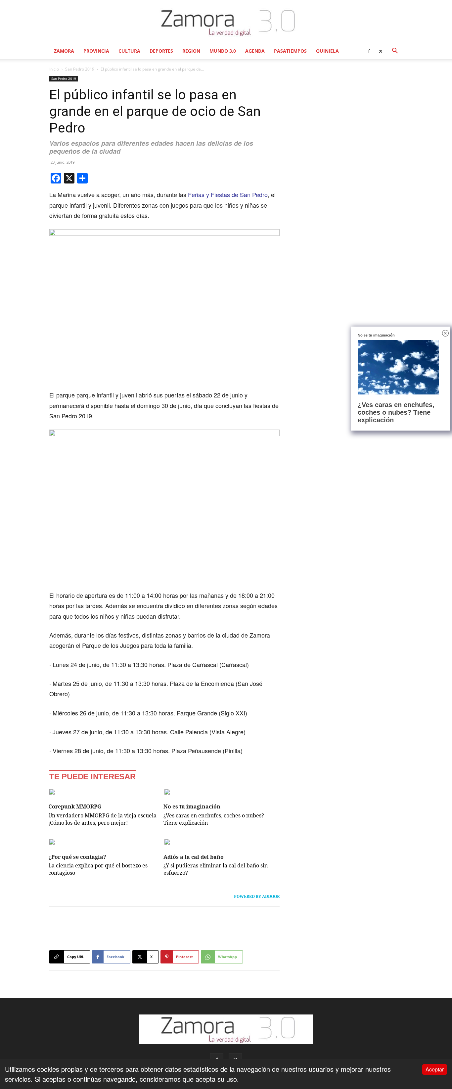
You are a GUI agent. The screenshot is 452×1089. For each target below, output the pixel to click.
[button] (395, 50)
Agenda (255, 51)
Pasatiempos (290, 51)
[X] (380, 51)
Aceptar (435, 1069)
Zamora (64, 51)
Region (191, 51)
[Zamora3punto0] (226, 22)
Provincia (96, 51)
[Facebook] (369, 51)
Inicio (54, 69)
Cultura (129, 51)
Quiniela (327, 51)
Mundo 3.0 (222, 51)
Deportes (161, 51)
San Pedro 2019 (79, 69)
